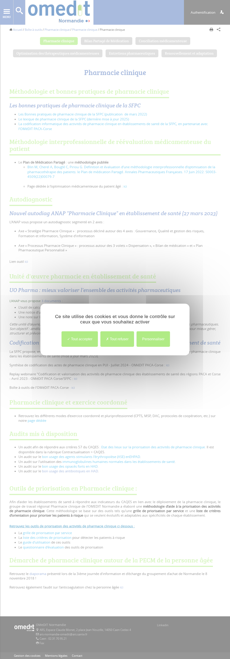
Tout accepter (81, 339)
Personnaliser (153, 339)
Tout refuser (118, 339)
